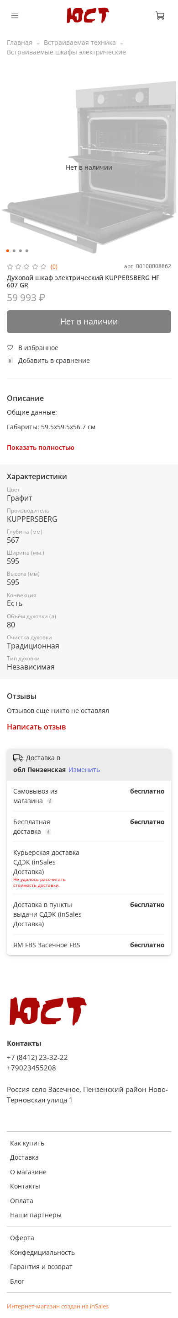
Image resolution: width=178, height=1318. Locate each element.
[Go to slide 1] (7, 250)
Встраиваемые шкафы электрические (66, 52)
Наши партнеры (36, 1214)
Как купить (27, 1143)
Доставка (24, 1157)
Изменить (84, 770)
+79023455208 (31, 1068)
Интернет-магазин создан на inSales (58, 1306)
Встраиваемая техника (80, 42)
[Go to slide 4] (27, 250)
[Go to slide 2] (14, 250)
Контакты (25, 1186)
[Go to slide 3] (20, 250)
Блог (17, 1281)
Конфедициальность (42, 1252)
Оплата (21, 1200)
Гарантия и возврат (41, 1266)
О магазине (28, 1171)
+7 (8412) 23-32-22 (37, 1057)
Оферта (22, 1237)
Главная (19, 42)
